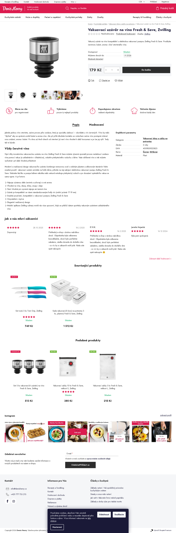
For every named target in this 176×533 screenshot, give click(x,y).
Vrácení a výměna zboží (57, 506)
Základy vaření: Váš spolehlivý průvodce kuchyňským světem (106, 489)
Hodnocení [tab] (96, 124)
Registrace (165, 1)
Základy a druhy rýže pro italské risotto (106, 501)
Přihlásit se (85, 465)
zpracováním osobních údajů (98, 458)
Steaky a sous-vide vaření (100, 494)
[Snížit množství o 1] (106, 70)
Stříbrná (153, 152)
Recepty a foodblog (12, 2)
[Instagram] (13, 501)
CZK (140, 1)
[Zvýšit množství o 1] (118, 70)
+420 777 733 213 (18, 494)
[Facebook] (7, 501)
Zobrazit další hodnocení (159, 258)
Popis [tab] (75, 124)
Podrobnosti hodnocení (125, 34)
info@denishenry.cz (19, 488)
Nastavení (57, 527)
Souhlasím (119, 514)
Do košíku (146, 70)
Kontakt (26, 2)
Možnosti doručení (95, 59)
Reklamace (52, 502)
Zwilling (147, 34)
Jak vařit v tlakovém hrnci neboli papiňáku (107, 498)
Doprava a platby (60, 2)
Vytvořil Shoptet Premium (162, 530)
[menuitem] (12, 17)
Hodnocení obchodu (41, 2)
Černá (146, 152)
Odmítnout (104, 514)
